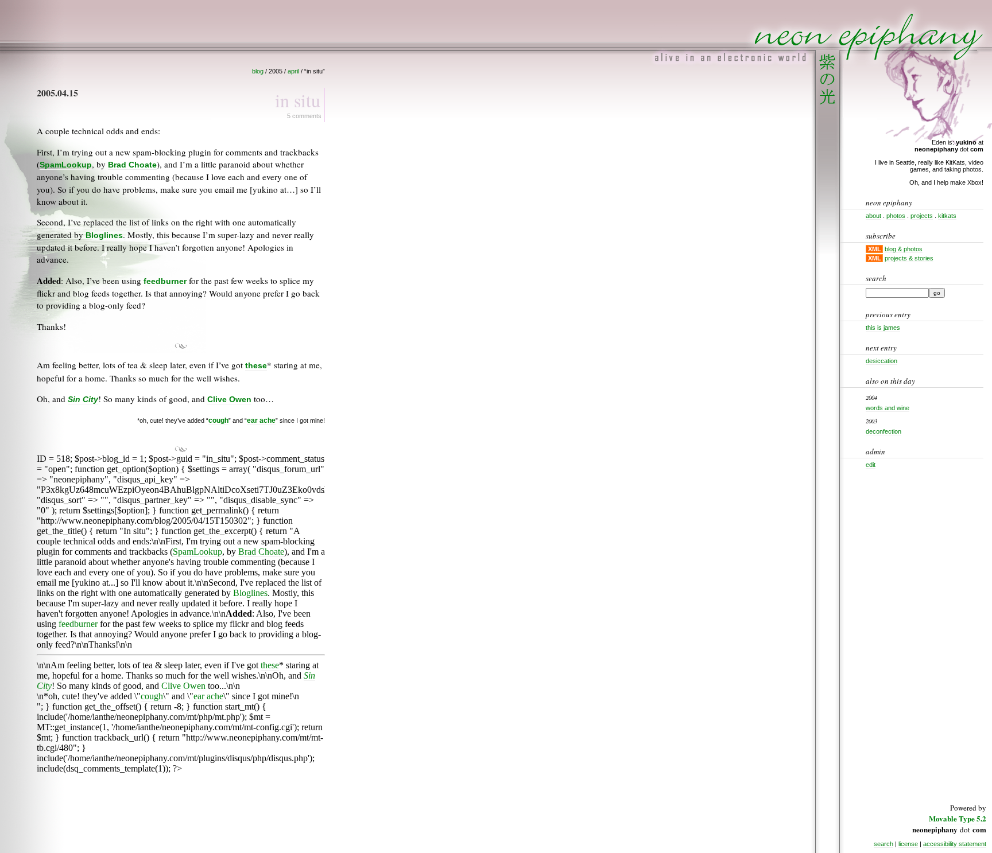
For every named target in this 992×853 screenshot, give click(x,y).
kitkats (947, 215)
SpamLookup (66, 165)
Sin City (83, 399)
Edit (870, 464)
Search (876, 278)
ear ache (261, 420)
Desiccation (881, 360)
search (883, 843)
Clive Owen (229, 399)
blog (258, 71)
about (873, 215)
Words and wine (887, 407)
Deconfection (883, 431)
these (256, 365)
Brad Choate (132, 165)
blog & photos (904, 249)
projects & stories (909, 258)
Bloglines (104, 235)
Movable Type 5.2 (957, 818)
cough (218, 420)
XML (874, 249)
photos (895, 215)
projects (921, 215)
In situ (297, 100)
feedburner (165, 281)
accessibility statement (954, 843)
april (293, 71)
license (908, 843)
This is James (883, 327)
